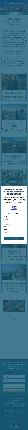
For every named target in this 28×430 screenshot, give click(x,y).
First (5, 221)
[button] (25, 188)
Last (5, 226)
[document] (14, 215)
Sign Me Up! (14, 238)
